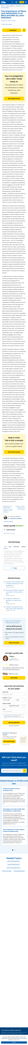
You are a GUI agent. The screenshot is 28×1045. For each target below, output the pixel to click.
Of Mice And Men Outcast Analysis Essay (11, 789)
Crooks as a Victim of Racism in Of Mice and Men (20, 508)
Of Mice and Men (11, 20)
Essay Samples (10, 6)
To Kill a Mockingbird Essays (13, 861)
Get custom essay (14, 452)
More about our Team (9, 533)
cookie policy (16, 1040)
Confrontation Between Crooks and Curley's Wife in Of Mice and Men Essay (15, 591)
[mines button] (4, 705)
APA (5, 547)
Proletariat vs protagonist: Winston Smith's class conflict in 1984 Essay (14, 607)
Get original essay (14, 98)
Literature (18, 6)
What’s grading (9, 521)
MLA (10, 547)
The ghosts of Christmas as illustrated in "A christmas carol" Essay (14, 600)
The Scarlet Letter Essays (19, 871)
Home (2, 6)
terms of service (7, 715)
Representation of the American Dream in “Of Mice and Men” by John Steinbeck (7, 509)
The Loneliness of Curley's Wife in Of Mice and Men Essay (13, 830)
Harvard (16, 547)
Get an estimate (14, 722)
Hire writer (14, 678)
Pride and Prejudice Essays (13, 864)
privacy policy (15, 715)
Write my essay (14, 643)
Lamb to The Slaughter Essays (13, 867)
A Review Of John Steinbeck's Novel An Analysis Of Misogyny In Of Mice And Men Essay (14, 583)
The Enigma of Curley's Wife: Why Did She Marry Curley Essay (14, 810)
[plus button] (23, 705)
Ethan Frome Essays (7, 871)
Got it (14, 1042)
